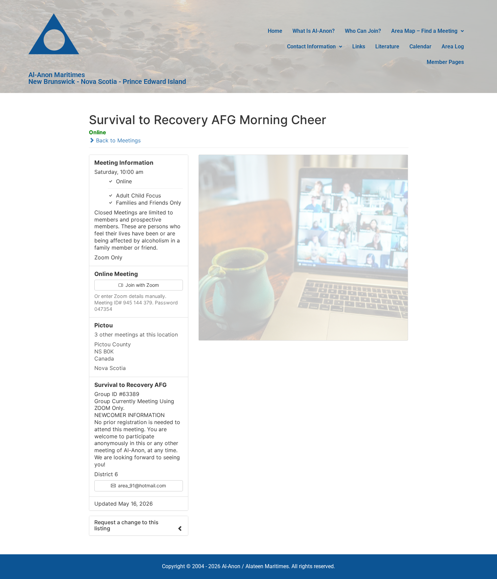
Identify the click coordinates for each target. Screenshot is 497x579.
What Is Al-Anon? (313, 31)
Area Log (453, 46)
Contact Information (311, 46)
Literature (387, 46)
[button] (427, 31)
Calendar (420, 46)
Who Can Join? (363, 31)
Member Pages (445, 62)
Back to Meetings (117, 140)
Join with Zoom (141, 285)
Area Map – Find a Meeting (424, 31)
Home (275, 31)
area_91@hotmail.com (141, 485)
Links (358, 46)
